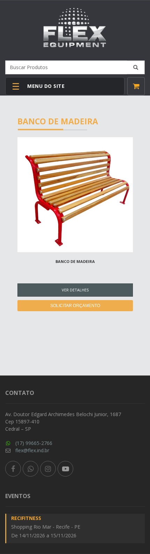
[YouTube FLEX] (65, 469)
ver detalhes (75, 289)
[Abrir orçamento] (136, 86)
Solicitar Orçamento (75, 305)
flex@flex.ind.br (32, 450)
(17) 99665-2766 (33, 443)
